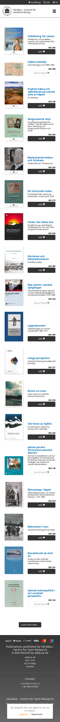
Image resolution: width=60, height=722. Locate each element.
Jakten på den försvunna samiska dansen (40, 449)
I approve (23, 714)
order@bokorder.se (30, 683)
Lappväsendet (37, 325)
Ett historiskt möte (40, 191)
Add (40, 51)
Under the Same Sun (41, 222)
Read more (36, 714)
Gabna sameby (37, 61)
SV (56, 2)
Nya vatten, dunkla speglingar (40, 286)
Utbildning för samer (41, 36)
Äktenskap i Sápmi (39, 489)
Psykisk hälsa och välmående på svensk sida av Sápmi (41, 91)
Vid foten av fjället (40, 423)
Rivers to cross (37, 391)
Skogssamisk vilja (39, 119)
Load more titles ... (30, 624)
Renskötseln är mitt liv (40, 554)
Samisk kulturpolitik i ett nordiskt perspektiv (41, 593)
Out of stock (40, 72)
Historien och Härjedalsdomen (38, 257)
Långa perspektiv (39, 358)
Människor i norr (38, 526)
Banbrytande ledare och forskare (40, 159)
